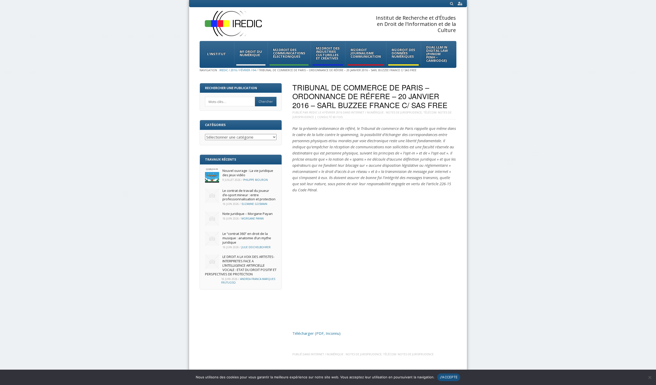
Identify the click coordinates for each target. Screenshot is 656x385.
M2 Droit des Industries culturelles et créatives (328, 53)
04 (254, 70)
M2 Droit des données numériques (403, 53)
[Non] (649, 377)
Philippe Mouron (255, 180)
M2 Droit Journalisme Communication (366, 53)
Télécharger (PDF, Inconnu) (316, 333)
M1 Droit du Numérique (251, 53)
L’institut (216, 53)
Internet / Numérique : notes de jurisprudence (386, 112)
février (244, 70)
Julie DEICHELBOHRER (256, 247)
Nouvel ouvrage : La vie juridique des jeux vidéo (247, 172)
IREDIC (223, 70)
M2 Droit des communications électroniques (289, 53)
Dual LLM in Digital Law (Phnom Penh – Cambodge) (437, 54)
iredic (313, 112)
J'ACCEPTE (449, 377)
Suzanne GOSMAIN (254, 204)
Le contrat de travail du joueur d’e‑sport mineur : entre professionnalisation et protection (248, 195)
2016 (234, 70)
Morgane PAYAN (252, 218)
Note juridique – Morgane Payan (247, 213)
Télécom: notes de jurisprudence (408, 354)
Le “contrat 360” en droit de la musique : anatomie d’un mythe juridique (246, 238)
